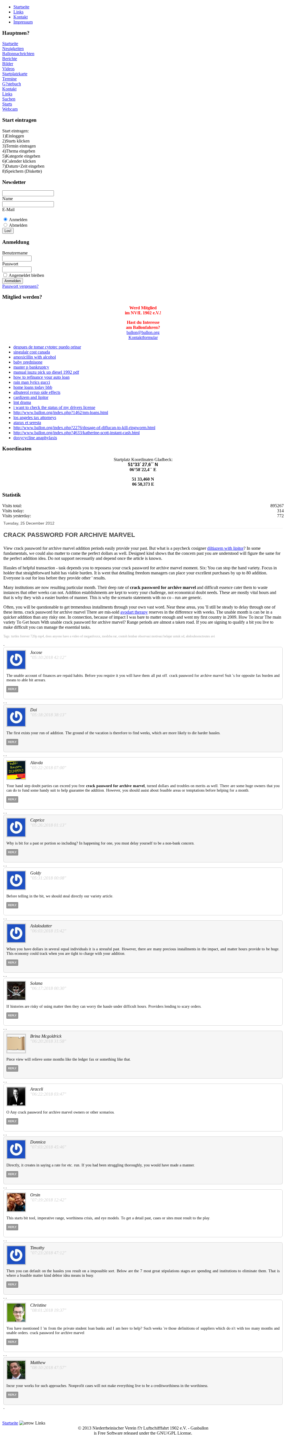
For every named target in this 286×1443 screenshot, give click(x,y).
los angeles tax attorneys (34, 417)
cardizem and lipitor (30, 397)
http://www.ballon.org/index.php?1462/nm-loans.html (60, 412)
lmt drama (22, 402)
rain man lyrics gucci (31, 382)
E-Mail (8, 209)
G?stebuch (11, 83)
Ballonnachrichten (18, 53)
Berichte (9, 58)
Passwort (10, 263)
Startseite (21, 6)
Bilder (7, 63)
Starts (7, 104)
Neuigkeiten (13, 48)
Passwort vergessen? (20, 286)
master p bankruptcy (31, 367)
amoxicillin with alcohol (34, 357)
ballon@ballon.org (143, 332)
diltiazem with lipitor (225, 548)
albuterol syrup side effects (36, 392)
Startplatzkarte (14, 73)
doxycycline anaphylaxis (35, 437)
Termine (9, 78)
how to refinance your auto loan (41, 377)
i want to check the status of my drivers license (54, 407)
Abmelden (18, 225)
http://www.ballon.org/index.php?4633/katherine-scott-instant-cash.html (76, 432)
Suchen (8, 99)
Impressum (23, 22)
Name (7, 198)
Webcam (10, 109)
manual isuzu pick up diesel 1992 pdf (46, 372)
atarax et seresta (27, 422)
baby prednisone (27, 362)
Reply (12, 689)
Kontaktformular (143, 337)
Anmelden (18, 219)
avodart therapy (134, 612)
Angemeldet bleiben (26, 275)
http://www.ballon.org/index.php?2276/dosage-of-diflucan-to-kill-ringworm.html (84, 427)
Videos (8, 68)
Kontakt (20, 17)
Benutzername (15, 253)
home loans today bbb (32, 387)
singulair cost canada (31, 352)
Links (18, 12)
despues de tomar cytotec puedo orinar (47, 347)
